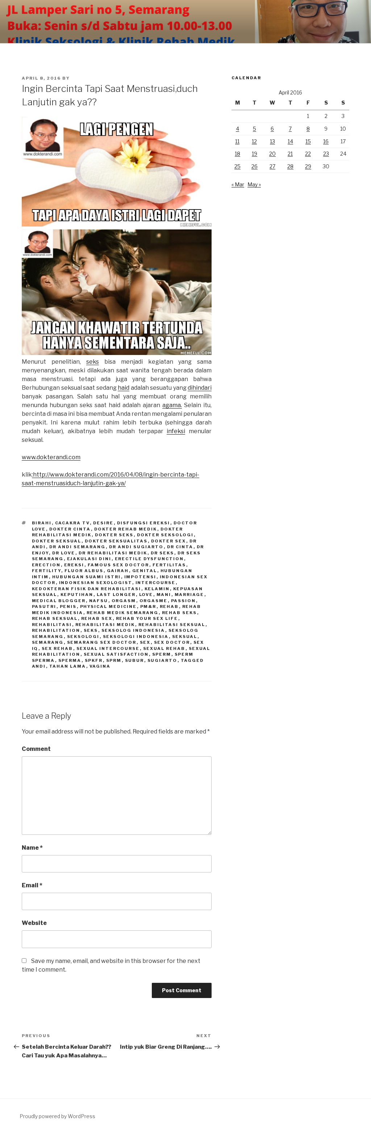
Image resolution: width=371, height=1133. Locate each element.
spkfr (94, 660)
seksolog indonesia (133, 630)
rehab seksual (55, 618)
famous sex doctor (118, 564)
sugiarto (162, 660)
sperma (70, 660)
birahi (42, 522)
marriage (189, 594)
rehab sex (97, 618)
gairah (118, 570)
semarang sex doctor (102, 642)
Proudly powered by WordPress (57, 1116)
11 (237, 141)
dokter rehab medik (125, 529)
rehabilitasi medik (105, 624)
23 (326, 154)
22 (308, 154)
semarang (48, 642)
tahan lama (67, 666)
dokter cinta (70, 529)
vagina (100, 666)
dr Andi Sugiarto (136, 546)
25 (237, 166)
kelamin (157, 588)
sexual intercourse (108, 648)
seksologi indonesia (136, 636)
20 (272, 154)
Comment (36, 748)
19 (254, 154)
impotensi (140, 576)
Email (32, 885)
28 (290, 166)
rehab (169, 606)
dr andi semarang (77, 546)
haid (123, 387)
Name (32, 847)
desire (103, 522)
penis (68, 606)
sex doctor (172, 642)
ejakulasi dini (89, 558)
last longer (116, 594)
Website (34, 922)
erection (46, 564)
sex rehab (57, 648)
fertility (46, 570)
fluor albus (84, 570)
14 (290, 141)
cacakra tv (72, 522)
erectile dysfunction (149, 558)
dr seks (162, 552)
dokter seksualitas (116, 541)
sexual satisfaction (116, 654)
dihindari (200, 387)
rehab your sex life (147, 618)
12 (254, 141)
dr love (63, 552)
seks (92, 361)
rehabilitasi (52, 624)
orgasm (124, 600)
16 (326, 141)
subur (134, 660)
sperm (161, 654)
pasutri (44, 606)
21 (290, 154)
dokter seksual (57, 541)
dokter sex (168, 541)
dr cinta (180, 546)
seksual (184, 636)
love (146, 594)
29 (308, 166)
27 (272, 166)
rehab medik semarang (123, 612)
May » (254, 184)
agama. (172, 405)
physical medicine (108, 606)
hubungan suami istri (86, 576)
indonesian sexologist (95, 582)
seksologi (83, 636)
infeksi (176, 431)
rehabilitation (56, 630)
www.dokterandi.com (51, 457)
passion (183, 600)
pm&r (148, 606)
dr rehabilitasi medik (113, 552)
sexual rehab (164, 648)
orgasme (153, 600)
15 (308, 141)
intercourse (156, 582)
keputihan (77, 594)
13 (272, 141)
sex (145, 642)
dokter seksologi (165, 534)
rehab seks (179, 612)
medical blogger (59, 600)
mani (164, 594)
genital (144, 570)
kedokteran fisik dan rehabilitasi (86, 588)
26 (254, 166)
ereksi (74, 564)
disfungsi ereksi (143, 522)
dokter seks (114, 534)
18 (237, 154)
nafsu (98, 600)
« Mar (238, 184)
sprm (114, 660)
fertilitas (169, 564)
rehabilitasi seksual (171, 624)
